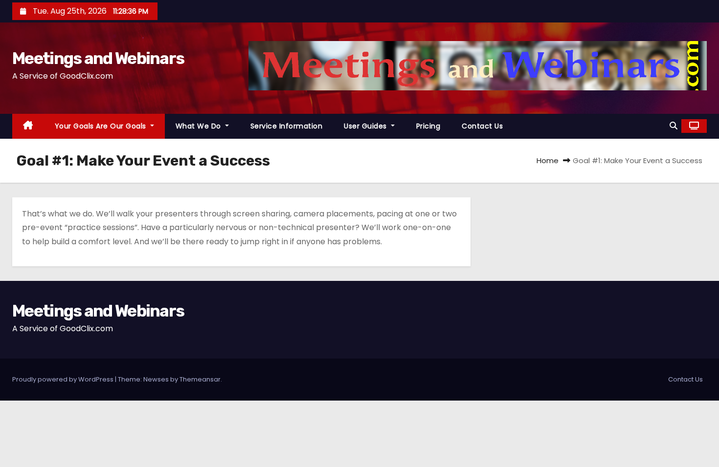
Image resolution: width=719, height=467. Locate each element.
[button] (673, 125)
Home (548, 160)
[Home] (28, 126)
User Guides (366, 126)
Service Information (286, 126)
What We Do (200, 126)
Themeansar (200, 379)
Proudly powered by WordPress (63, 379)
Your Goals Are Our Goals (102, 126)
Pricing (428, 126)
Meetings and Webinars (98, 58)
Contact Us (482, 126)
